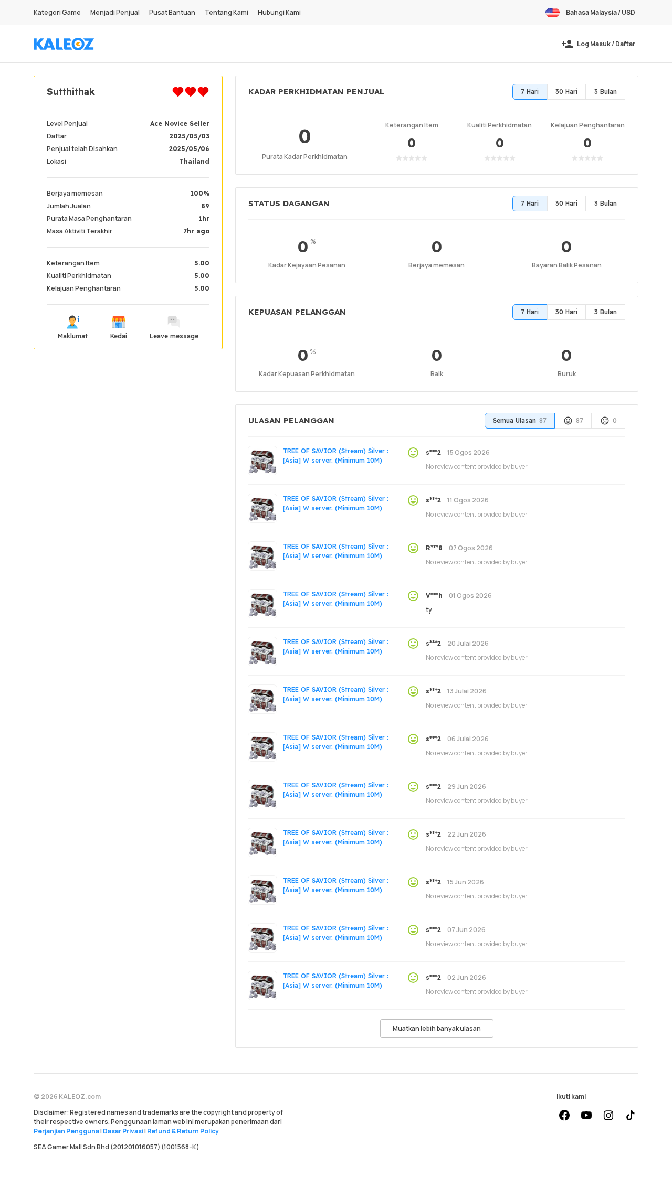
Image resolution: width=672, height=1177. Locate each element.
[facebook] (564, 1115)
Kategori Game (57, 12)
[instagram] (608, 1115)
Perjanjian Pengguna (66, 1131)
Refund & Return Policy (183, 1131)
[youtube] (586, 1115)
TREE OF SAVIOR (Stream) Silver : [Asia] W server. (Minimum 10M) (335, 455)
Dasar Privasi (123, 1131)
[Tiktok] (630, 1115)
